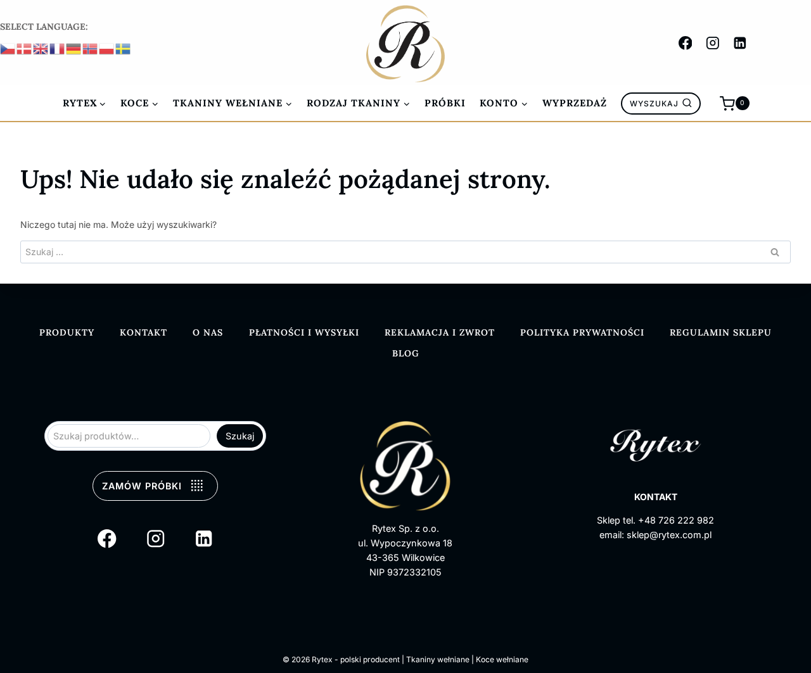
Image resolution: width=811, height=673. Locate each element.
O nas (208, 332)
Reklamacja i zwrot (440, 332)
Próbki (445, 103)
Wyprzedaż (574, 103)
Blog (405, 353)
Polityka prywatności (582, 332)
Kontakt (143, 332)
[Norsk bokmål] (90, 47)
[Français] (57, 47)
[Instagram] (712, 42)
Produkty (66, 332)
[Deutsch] (74, 47)
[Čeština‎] (8, 47)
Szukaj (240, 436)
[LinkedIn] (740, 42)
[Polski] (107, 47)
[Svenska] (123, 47)
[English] (41, 47)
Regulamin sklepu (721, 332)
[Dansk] (24, 47)
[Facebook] (685, 42)
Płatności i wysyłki (304, 332)
